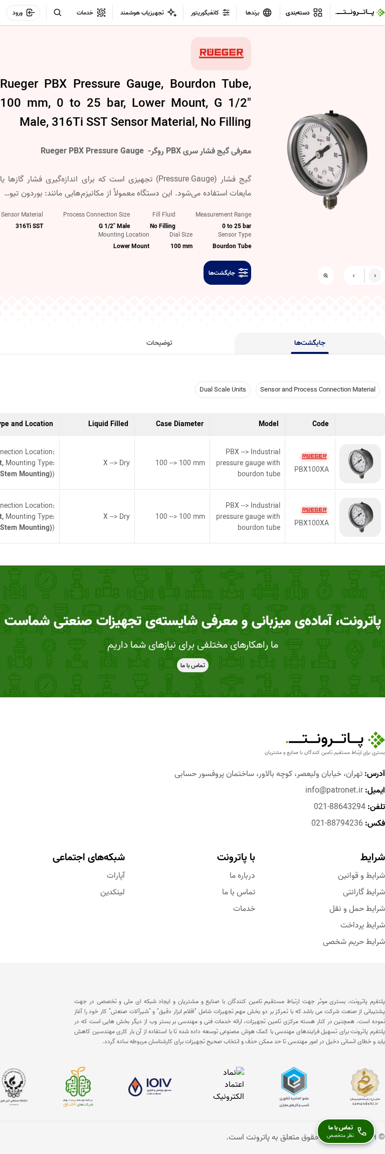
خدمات (244, 909)
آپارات (116, 876)
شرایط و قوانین (361, 876)
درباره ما (242, 876)
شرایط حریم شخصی (354, 942)
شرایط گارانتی (364, 892)
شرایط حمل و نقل (357, 909)
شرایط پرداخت (362, 925)
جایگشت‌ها (309, 343)
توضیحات (159, 343)
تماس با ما (238, 892)
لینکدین (112, 892)
